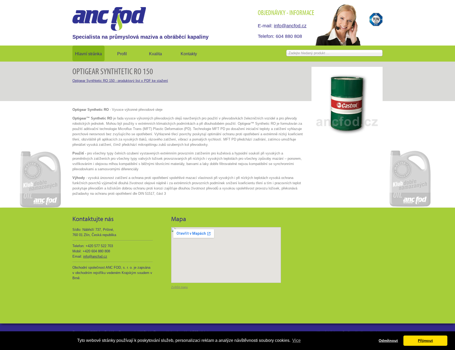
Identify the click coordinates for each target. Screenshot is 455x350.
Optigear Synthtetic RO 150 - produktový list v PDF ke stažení (120, 81)
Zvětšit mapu (179, 287)
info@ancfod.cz (290, 25)
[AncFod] (109, 19)
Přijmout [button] (425, 340)
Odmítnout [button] (388, 340)
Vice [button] (296, 340)
